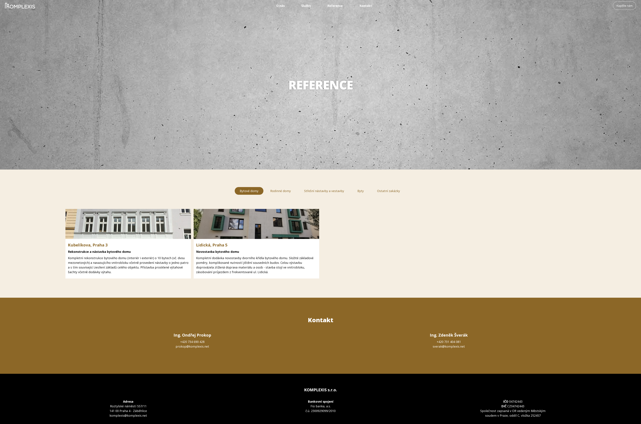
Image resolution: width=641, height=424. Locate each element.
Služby (306, 6)
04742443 (515, 401)
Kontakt (365, 6)
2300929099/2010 (323, 411)
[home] (20, 5)
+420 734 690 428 (192, 342)
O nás (280, 6)
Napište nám (624, 6)
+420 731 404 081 (449, 342)
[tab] (249, 191)
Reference (335, 6)
